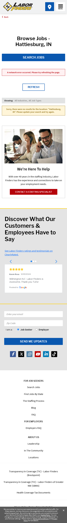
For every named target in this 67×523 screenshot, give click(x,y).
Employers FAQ (33, 427)
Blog (33, 407)
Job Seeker (26, 329)
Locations (33, 457)
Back (6, 17)
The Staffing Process (33, 400)
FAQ (33, 414)
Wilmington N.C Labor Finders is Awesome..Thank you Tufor (26, 280)
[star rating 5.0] (33, 269)
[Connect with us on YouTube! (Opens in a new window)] (38, 354)
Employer (44, 329)
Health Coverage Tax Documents (33, 492)
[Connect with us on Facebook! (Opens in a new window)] (13, 354)
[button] (11, 261)
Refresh (33, 87)
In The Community (33, 450)
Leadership (33, 443)
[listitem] (21, 101)
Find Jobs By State (33, 394)
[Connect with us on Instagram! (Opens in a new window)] (29, 354)
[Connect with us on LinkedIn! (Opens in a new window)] (46, 354)
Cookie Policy (45, 515)
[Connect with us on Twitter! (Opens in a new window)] (21, 354)
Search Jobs (33, 57)
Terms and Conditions (41, 519)
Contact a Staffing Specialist (33, 192)
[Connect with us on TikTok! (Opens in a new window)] (54, 354)
